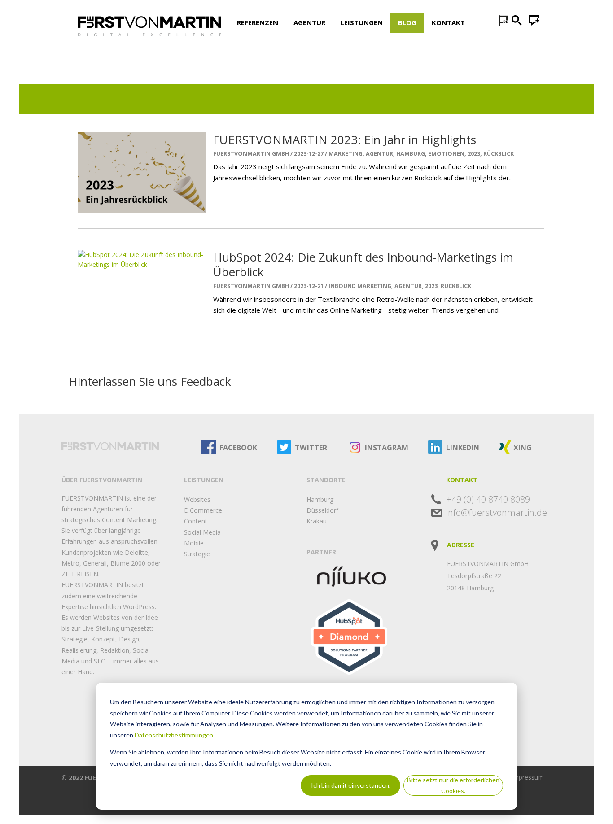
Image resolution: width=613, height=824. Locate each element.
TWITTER (311, 448)
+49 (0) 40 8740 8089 (488, 499)
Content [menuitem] (195, 521)
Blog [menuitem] (407, 22)
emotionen (446, 153)
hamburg (410, 153)
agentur (379, 153)
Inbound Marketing (359, 286)
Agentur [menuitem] (309, 22)
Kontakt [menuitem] (448, 22)
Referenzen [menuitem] (257, 22)
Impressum (527, 777)
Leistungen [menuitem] (362, 22)
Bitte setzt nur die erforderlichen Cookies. (453, 785)
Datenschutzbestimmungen (174, 735)
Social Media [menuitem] (202, 532)
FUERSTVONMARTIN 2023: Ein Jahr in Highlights (344, 139)
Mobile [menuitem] (194, 543)
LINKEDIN (462, 448)
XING (522, 448)
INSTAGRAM (386, 448)
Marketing (345, 153)
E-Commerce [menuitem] (203, 510)
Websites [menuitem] (197, 499)
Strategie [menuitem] (197, 553)
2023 (474, 153)
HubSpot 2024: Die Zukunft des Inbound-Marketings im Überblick (363, 264)
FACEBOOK (238, 448)
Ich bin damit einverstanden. (350, 785)
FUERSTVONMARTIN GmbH (251, 154)
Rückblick (498, 153)
